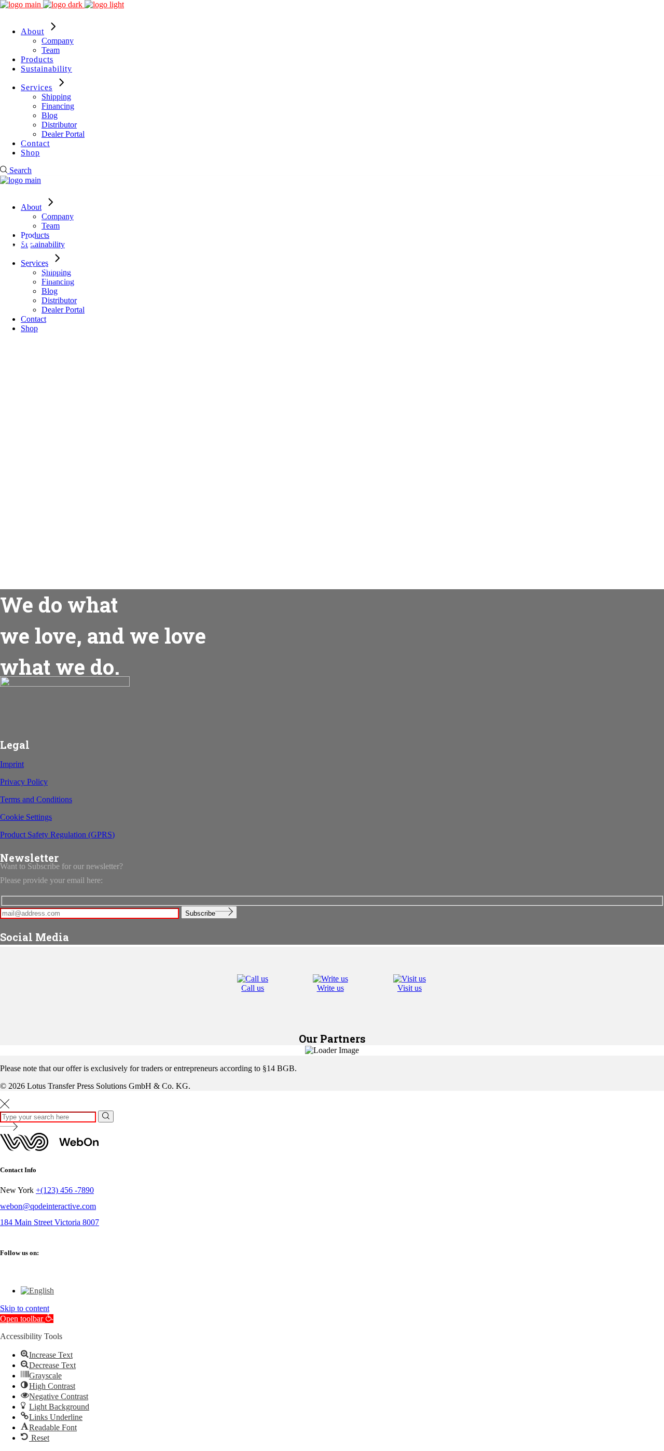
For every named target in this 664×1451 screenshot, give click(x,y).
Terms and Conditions (36, 799)
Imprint (12, 764)
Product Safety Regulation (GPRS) (57, 834)
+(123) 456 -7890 (65, 1190)
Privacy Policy (24, 781)
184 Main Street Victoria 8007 (49, 1222)
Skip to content (24, 1308)
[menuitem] (37, 1290)
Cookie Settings (26, 817)
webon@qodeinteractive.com (48, 1206)
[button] (26, 1318)
